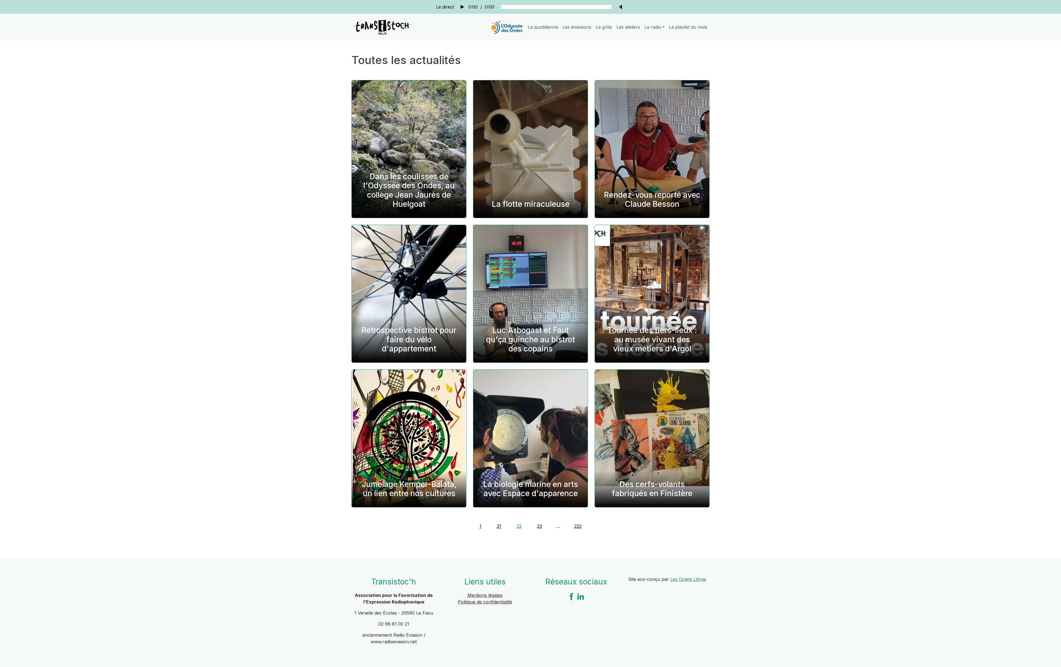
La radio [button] (652, 27)
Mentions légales (485, 595)
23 (539, 526)
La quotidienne (543, 27)
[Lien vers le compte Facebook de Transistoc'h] (571, 596)
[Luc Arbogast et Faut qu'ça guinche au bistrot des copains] (530, 293)
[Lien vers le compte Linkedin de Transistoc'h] (580, 596)
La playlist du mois (688, 27)
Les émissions (577, 27)
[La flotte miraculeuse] (530, 149)
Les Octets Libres (688, 579)
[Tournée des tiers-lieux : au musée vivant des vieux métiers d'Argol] (652, 293)
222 (578, 526)
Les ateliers (628, 27)
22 (519, 526)
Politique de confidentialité (485, 602)
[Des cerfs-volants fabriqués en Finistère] (652, 438)
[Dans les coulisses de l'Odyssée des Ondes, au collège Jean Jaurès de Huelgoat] (409, 149)
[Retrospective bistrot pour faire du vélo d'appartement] (409, 293)
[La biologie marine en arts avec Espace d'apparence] (530, 438)
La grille (604, 27)
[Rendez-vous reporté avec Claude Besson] (652, 149)
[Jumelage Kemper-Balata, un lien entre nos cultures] (409, 438)
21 (499, 526)
